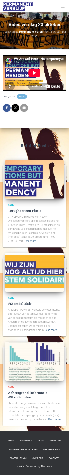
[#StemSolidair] (34, 272)
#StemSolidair (19, 303)
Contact (54, 458)
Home (11, 440)
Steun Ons (55, 440)
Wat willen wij (18, 458)
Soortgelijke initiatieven (23, 449)
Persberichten (51, 449)
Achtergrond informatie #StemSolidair (27, 395)
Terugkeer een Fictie (24, 211)
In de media (26, 440)
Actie (21, 96)
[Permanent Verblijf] (19, 6)
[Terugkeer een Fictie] (34, 179)
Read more (30, 240)
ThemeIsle (46, 466)
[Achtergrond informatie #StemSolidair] (34, 361)
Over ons (37, 458)
